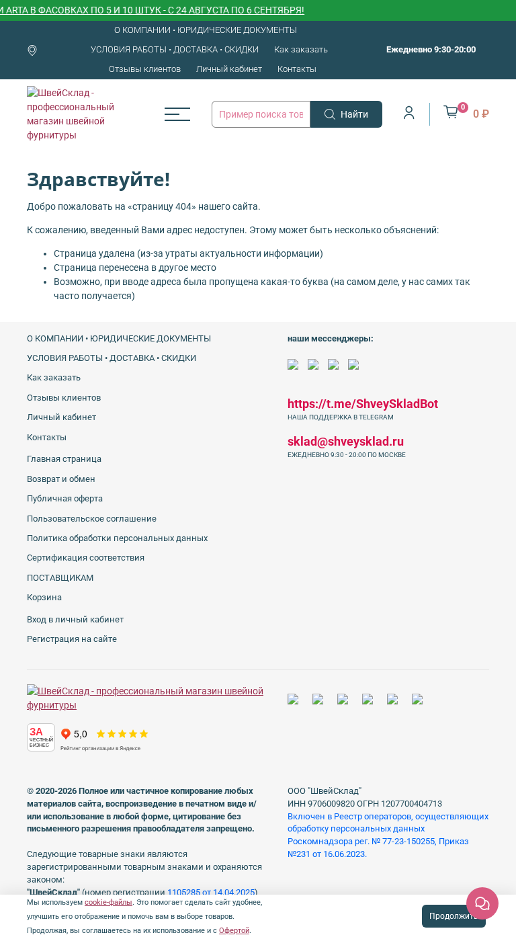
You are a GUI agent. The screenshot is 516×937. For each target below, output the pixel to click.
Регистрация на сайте (72, 639)
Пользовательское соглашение (92, 519)
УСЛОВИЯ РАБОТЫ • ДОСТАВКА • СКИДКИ (175, 49)
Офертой (234, 930)
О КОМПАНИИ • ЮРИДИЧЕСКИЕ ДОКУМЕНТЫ (205, 30)
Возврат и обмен (61, 479)
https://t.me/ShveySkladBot (363, 404)
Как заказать (301, 49)
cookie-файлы (108, 902)
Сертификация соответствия (85, 558)
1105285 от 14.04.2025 (211, 892)
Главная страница (64, 459)
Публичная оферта (65, 498)
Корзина (44, 597)
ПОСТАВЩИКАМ (60, 578)
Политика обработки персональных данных (117, 538)
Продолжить (453, 916)
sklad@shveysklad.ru (346, 441)
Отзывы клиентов (145, 69)
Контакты (296, 69)
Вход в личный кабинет (75, 619)
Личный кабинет (229, 69)
